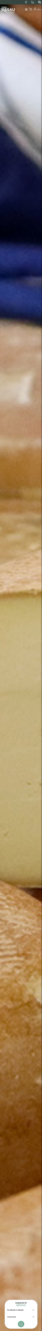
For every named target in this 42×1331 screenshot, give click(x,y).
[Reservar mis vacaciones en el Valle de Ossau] (21, 665)
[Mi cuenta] (34, 9)
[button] (30, 10)
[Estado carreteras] (33, 2)
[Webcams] (26, 2)
